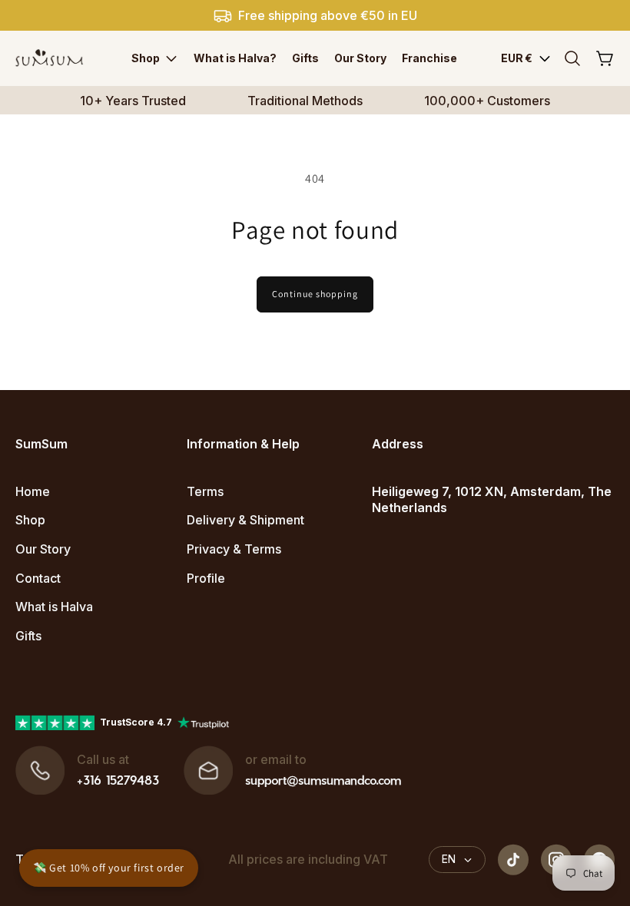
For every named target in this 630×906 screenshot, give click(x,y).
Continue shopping (315, 293)
